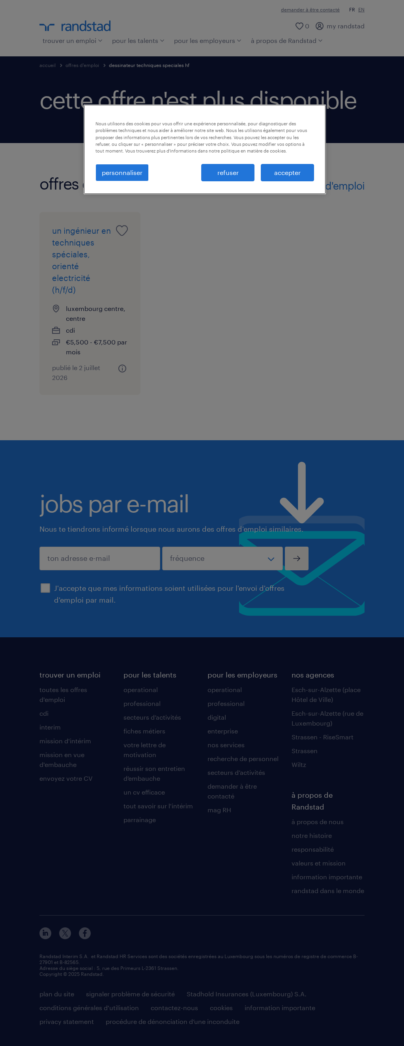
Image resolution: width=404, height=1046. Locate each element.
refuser (228, 172)
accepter (287, 172)
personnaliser (122, 172)
